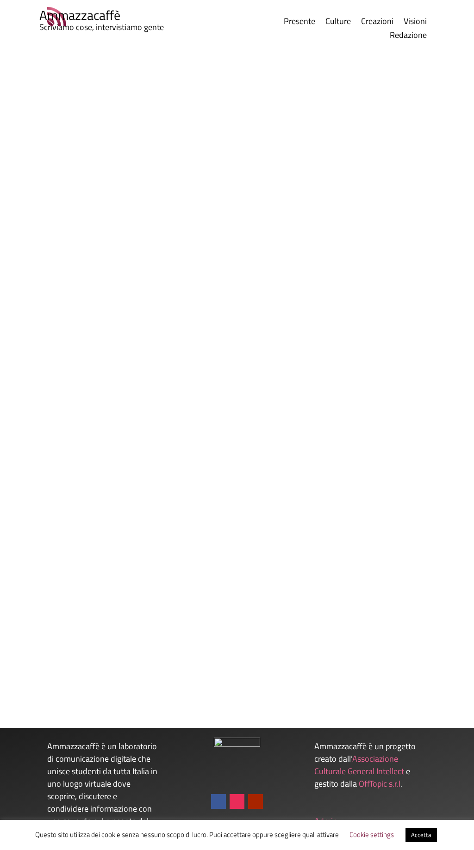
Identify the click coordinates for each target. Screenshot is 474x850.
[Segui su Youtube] (255, 801)
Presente (299, 22)
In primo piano (174, 349)
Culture (338, 22)
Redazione (408, 36)
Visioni (415, 22)
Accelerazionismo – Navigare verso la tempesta (124, 334)
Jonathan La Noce (64, 349)
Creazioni (377, 22)
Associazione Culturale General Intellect (359, 764)
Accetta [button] (421, 834)
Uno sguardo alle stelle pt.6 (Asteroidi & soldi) (120, 656)
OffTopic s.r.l (379, 783)
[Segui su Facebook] (218, 801)
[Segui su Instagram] (237, 801)
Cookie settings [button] (371, 834)
